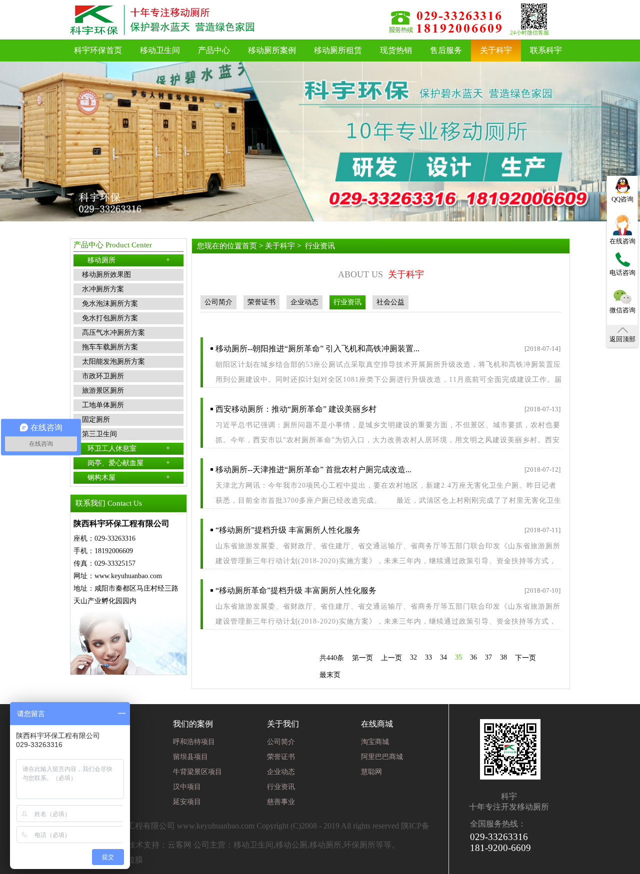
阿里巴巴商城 (382, 757)
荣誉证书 (262, 302)
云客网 (180, 845)
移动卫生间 (160, 50)
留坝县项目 (190, 757)
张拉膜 (131, 860)
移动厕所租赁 (338, 50)
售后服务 (446, 50)
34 (443, 657)
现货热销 (396, 50)
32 (413, 657)
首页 (249, 246)
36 (473, 657)
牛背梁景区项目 (197, 772)
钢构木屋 (129, 477)
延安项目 (187, 802)
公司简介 (218, 302)
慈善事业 (281, 802)
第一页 (362, 658)
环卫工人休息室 (129, 448)
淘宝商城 (375, 742)
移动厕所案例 (272, 50)
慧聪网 (371, 772)
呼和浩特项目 (194, 742)
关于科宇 (496, 50)
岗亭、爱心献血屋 (129, 463)
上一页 (391, 658)
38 (503, 657)
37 (488, 657)
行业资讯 (320, 246)
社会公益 (390, 302)
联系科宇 (546, 50)
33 (428, 657)
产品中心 (214, 50)
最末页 (330, 675)
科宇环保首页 (98, 50)
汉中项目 (187, 787)
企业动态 (304, 302)
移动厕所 (129, 260)
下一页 (525, 658)
